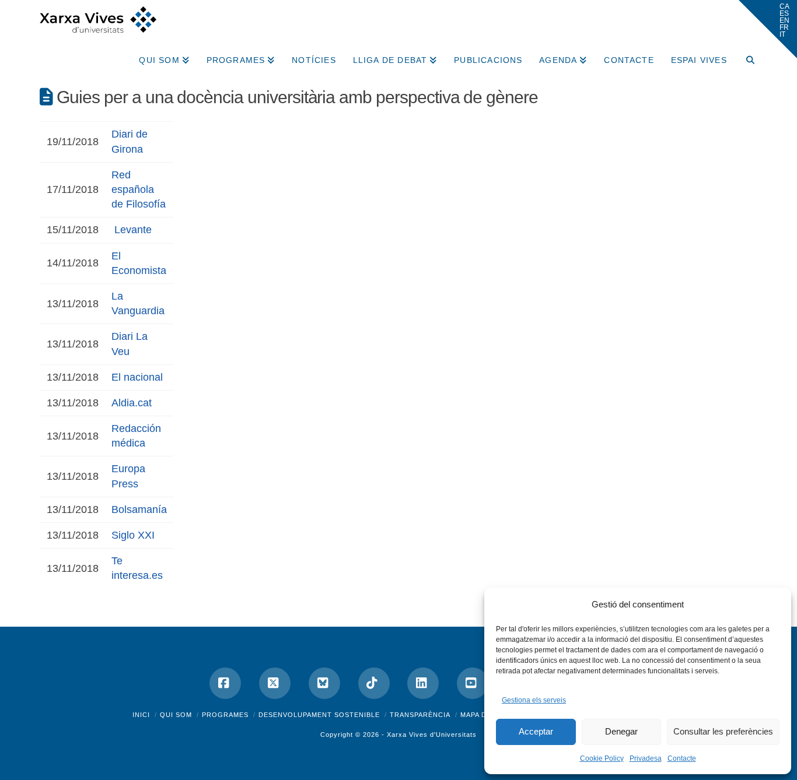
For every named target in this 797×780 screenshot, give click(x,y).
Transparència (420, 714)
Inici (141, 714)
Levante (133, 230)
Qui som (176, 714)
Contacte (681, 758)
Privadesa (646, 758)
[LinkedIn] (423, 683)
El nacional (137, 377)
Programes (225, 714)
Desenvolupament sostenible (319, 714)
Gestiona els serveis (534, 700)
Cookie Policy (602, 758)
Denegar (621, 731)
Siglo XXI (133, 535)
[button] (768, 29)
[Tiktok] (374, 683)
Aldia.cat (131, 403)
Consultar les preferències (723, 731)
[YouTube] (472, 683)
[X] (275, 683)
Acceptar (536, 731)
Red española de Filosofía (138, 189)
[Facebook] (225, 683)
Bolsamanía (139, 509)
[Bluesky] (324, 683)
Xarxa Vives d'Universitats (432, 734)
